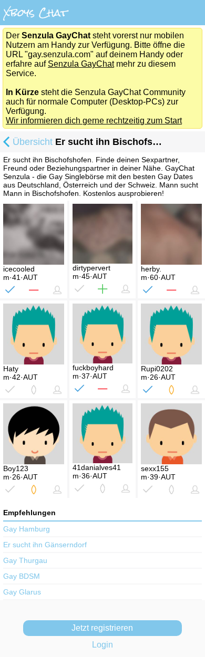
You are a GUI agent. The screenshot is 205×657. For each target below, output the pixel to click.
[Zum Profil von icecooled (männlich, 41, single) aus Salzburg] (33, 234)
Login (102, 644)
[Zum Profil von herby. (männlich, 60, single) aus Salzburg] (171, 234)
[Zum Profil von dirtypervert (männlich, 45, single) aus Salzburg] (102, 234)
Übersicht (33, 142)
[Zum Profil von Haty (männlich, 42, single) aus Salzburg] (33, 334)
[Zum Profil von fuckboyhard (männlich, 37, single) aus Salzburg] (102, 333)
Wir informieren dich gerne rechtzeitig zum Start (94, 120)
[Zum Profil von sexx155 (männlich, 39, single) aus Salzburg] (171, 433)
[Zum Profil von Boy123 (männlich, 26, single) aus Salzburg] (33, 433)
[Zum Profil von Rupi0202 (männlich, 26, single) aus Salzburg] (171, 334)
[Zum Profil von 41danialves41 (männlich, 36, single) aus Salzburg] (102, 433)
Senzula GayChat (81, 63)
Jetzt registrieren (102, 627)
